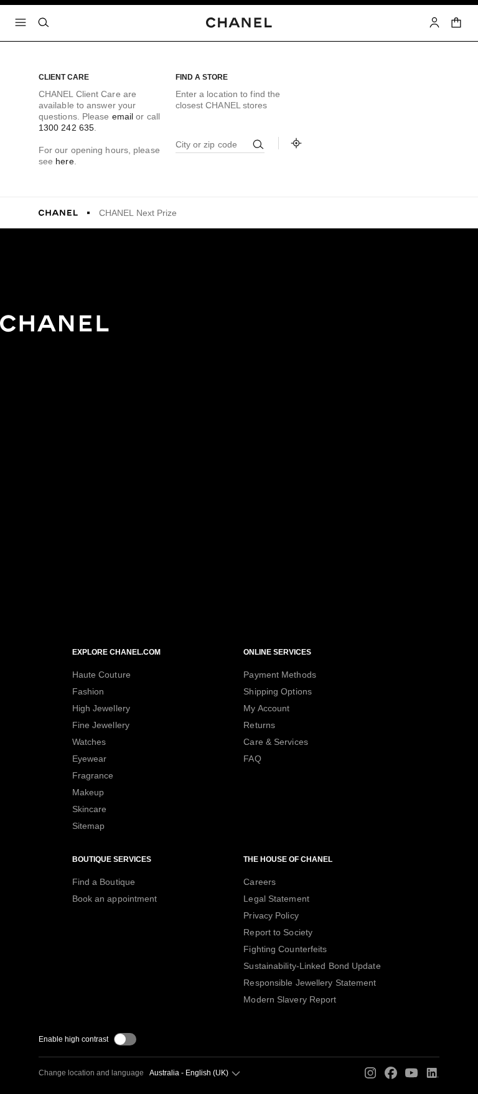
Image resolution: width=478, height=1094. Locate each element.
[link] (457, 22)
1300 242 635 (66, 128)
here (64, 161)
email (123, 116)
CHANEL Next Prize (138, 213)
